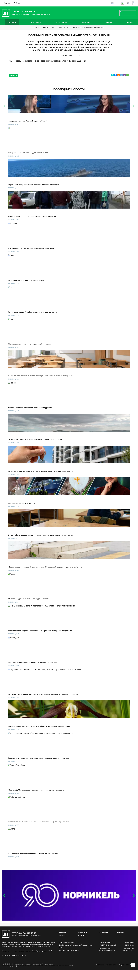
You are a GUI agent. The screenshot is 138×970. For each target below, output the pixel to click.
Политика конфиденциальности (106, 965)
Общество (13, 75)
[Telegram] (121, 75)
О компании (61, 22)
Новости (12, 22)
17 (67, 27)
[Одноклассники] (118, 75)
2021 (53, 27)
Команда (86, 22)
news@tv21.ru (127, 950)
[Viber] (124, 75)
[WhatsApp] (127, 75)
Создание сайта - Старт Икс (127, 965)
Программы (36, 22)
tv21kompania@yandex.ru (107, 950)
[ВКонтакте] (115, 75)
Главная (36, 27)
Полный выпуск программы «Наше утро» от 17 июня (88, 27)
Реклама (108, 22)
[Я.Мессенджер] (112, 75)
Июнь (60, 27)
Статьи (130, 22)
